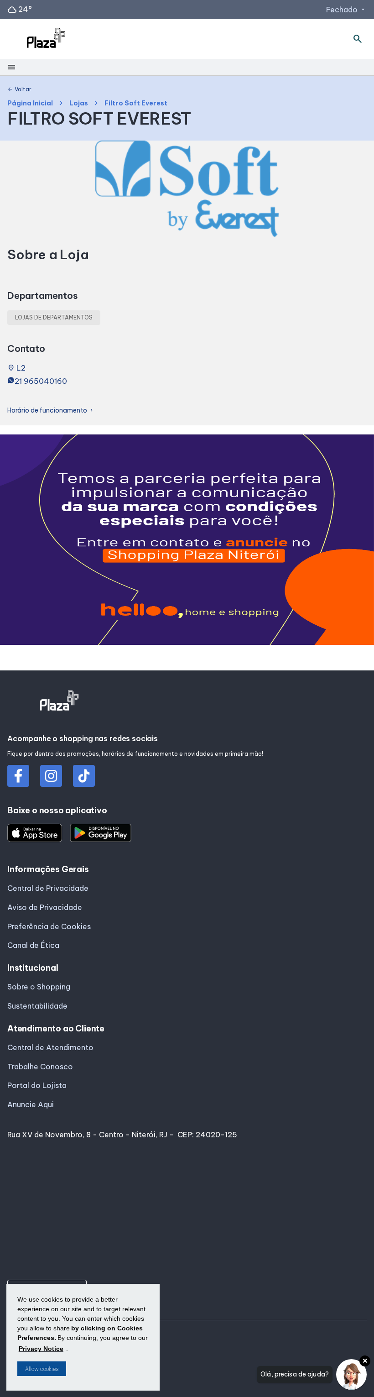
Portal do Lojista (37, 1085)
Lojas (78, 103)
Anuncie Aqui (30, 1104)
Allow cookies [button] (41, 1369)
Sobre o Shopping (38, 986)
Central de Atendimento (50, 1047)
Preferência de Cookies (49, 926)
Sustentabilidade (37, 1005)
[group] (187, 541)
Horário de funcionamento (50, 410)
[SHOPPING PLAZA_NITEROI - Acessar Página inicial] (46, 39)
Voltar (19, 89)
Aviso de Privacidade (44, 907)
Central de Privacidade (47, 888)
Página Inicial (30, 103)
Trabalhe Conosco (40, 1066)
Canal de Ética (33, 945)
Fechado (346, 9)
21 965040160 (41, 381)
